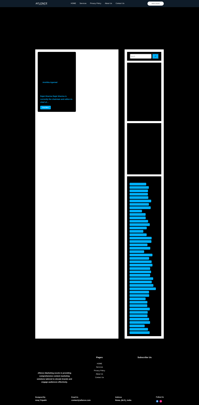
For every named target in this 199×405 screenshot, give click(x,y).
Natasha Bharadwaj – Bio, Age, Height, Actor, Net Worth (148, 76)
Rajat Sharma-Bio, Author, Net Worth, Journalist (56, 89)
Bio (134, 134)
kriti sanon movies (140, 221)
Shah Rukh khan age (141, 275)
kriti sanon (137, 211)
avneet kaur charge (140, 187)
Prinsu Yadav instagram (142, 265)
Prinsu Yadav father (140, 258)
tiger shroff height (140, 312)
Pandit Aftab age (139, 235)
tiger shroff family (139, 302)
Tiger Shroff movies (140, 319)
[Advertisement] (99, 28)
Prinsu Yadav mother (141, 268)
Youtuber (136, 170)
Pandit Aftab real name (141, 241)
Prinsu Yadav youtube (141, 272)
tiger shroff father (139, 305)
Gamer (135, 141)
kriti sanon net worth (141, 224)
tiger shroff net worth (141, 322)
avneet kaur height (140, 197)
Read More (45, 107)
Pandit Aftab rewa (139, 245)
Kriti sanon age (139, 214)
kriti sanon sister (139, 228)
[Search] (155, 56)
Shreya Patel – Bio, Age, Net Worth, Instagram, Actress (147, 102)
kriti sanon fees (139, 218)
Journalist (136, 149)
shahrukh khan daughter (142, 278)
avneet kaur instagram (141, 201)
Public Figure (138, 156)
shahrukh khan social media (144, 289)
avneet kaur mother (140, 204)
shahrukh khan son (140, 292)
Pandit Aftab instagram (142, 238)
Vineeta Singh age (140, 329)
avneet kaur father (140, 194)
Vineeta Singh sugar (141, 332)
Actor (135, 131)
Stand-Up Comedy (140, 167)
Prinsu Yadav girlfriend (142, 262)
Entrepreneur (138, 138)
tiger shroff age (139, 299)
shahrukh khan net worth (142, 285)
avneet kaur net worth (141, 208)
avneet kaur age (139, 184)
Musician (136, 152)
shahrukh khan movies (142, 282)
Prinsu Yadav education (142, 255)
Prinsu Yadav (138, 251)
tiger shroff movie (139, 316)
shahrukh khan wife (140, 295)
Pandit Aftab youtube (141, 248)
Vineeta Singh (138, 326)
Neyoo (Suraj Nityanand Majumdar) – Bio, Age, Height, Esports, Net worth (148, 111)
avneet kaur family (140, 191)
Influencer (136, 145)
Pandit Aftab (137, 231)
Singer (135, 163)
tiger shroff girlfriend (141, 309)
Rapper (135, 160)
